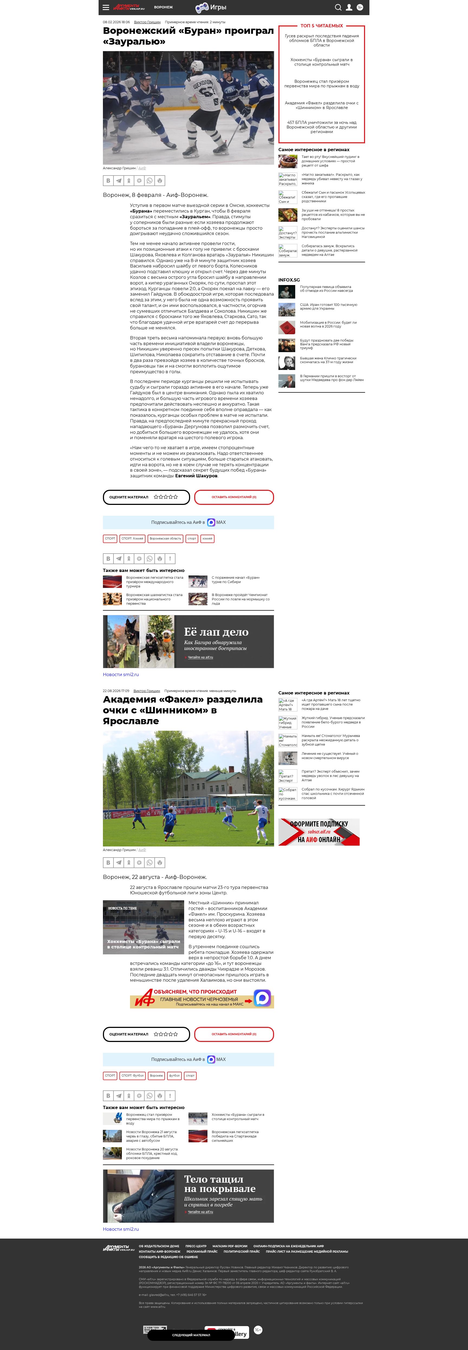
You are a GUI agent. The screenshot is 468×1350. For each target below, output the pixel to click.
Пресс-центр (196, 1246)
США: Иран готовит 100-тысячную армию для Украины (328, 306)
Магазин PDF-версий (230, 1246)
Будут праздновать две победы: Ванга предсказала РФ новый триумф (327, 344)
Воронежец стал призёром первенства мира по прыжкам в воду (321, 83)
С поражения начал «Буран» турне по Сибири (236, 579)
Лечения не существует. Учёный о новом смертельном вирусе (330, 756)
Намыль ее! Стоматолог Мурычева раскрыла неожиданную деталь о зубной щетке (331, 740)
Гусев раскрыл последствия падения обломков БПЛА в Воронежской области (322, 41)
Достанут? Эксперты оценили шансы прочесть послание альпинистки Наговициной (333, 232)
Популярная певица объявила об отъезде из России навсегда (326, 289)
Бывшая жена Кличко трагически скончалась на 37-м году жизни (328, 360)
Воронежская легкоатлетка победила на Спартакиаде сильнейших (235, 1136)
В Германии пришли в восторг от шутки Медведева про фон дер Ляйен (332, 378)
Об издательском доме (159, 1246)
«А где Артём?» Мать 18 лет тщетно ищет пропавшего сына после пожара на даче (331, 704)
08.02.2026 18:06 (116, 22)
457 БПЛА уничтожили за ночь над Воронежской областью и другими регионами (322, 127)
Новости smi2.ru (121, 674)
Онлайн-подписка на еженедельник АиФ (288, 1246)
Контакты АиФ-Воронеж (159, 1251)
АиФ (142, 168)
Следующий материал (191, 1335)
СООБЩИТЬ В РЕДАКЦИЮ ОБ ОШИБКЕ (168, 1257)
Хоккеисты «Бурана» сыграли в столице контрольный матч (322, 62)
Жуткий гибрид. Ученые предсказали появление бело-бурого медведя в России (333, 722)
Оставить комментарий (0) (234, 497)
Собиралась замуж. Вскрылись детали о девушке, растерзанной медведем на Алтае (330, 250)
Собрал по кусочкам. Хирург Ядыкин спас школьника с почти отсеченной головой (333, 793)
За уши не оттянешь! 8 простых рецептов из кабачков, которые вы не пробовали (333, 214)
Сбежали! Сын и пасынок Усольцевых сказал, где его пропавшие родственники (333, 196)
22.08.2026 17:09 (116, 691)
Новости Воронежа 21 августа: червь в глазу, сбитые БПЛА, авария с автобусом (151, 1136)
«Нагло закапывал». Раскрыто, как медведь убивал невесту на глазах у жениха (332, 179)
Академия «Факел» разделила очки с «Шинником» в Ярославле (322, 105)
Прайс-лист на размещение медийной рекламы (307, 1251)
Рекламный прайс (202, 1251)
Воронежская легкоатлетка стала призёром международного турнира (154, 581)
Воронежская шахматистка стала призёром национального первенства (154, 599)
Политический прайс (242, 1251)
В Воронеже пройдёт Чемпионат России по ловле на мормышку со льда (241, 599)
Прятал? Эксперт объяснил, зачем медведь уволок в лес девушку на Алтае (330, 775)
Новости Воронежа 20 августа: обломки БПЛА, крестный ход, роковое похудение (152, 1153)
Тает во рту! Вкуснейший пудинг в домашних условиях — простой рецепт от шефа (330, 161)
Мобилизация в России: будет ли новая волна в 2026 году (328, 324)
